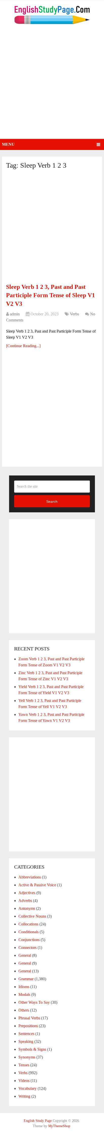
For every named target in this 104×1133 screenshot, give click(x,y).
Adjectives (26, 893)
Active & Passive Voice (37, 885)
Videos (24, 1080)
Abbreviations (29, 877)
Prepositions (28, 1026)
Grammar (26, 979)
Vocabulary (27, 1088)
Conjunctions (29, 940)
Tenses (23, 1065)
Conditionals (28, 932)
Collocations (28, 924)
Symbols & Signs (32, 1049)
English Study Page (38, 1121)
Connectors (27, 947)
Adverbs (25, 900)
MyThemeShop (59, 1126)
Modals (24, 994)
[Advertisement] (52, 84)
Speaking (25, 1041)
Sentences (26, 1033)
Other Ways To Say (34, 1002)
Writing (24, 1096)
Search (52, 501)
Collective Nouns (32, 916)
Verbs (74, 314)
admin (15, 314)
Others (23, 1010)
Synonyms (26, 1057)
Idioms (23, 987)
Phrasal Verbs (29, 1018)
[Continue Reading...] (23, 346)
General (24, 955)
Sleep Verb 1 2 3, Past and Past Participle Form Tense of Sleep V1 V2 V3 (50, 295)
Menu (8, 144)
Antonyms (26, 908)
